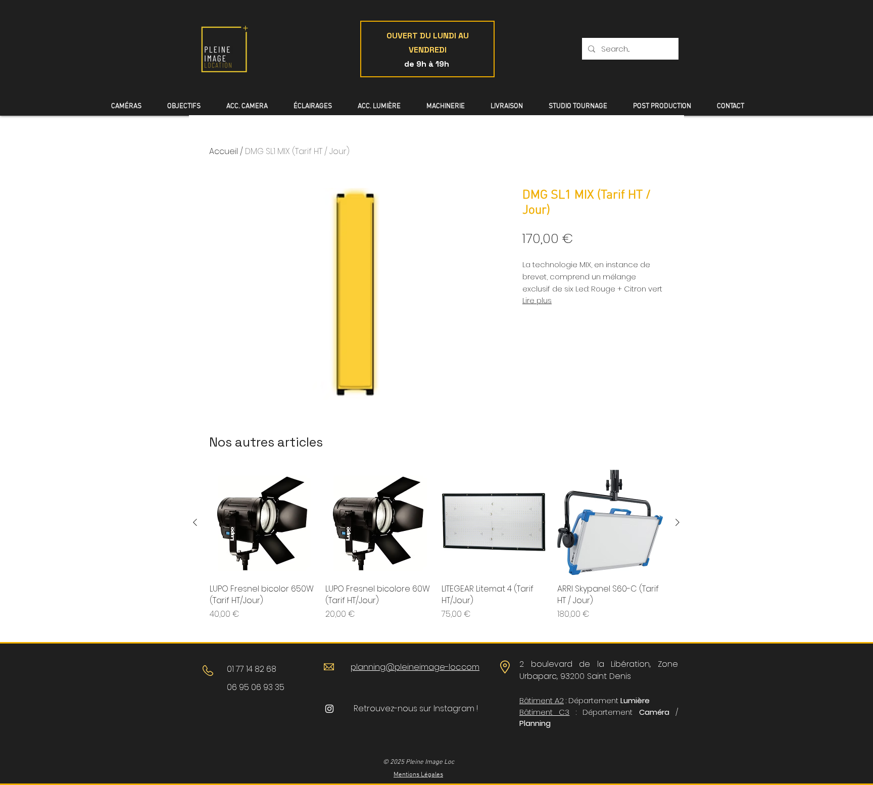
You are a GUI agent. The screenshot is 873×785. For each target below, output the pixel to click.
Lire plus (537, 301)
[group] (436, 550)
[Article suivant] (677, 522)
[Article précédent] (195, 522)
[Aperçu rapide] (262, 522)
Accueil (223, 151)
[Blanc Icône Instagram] (329, 708)
